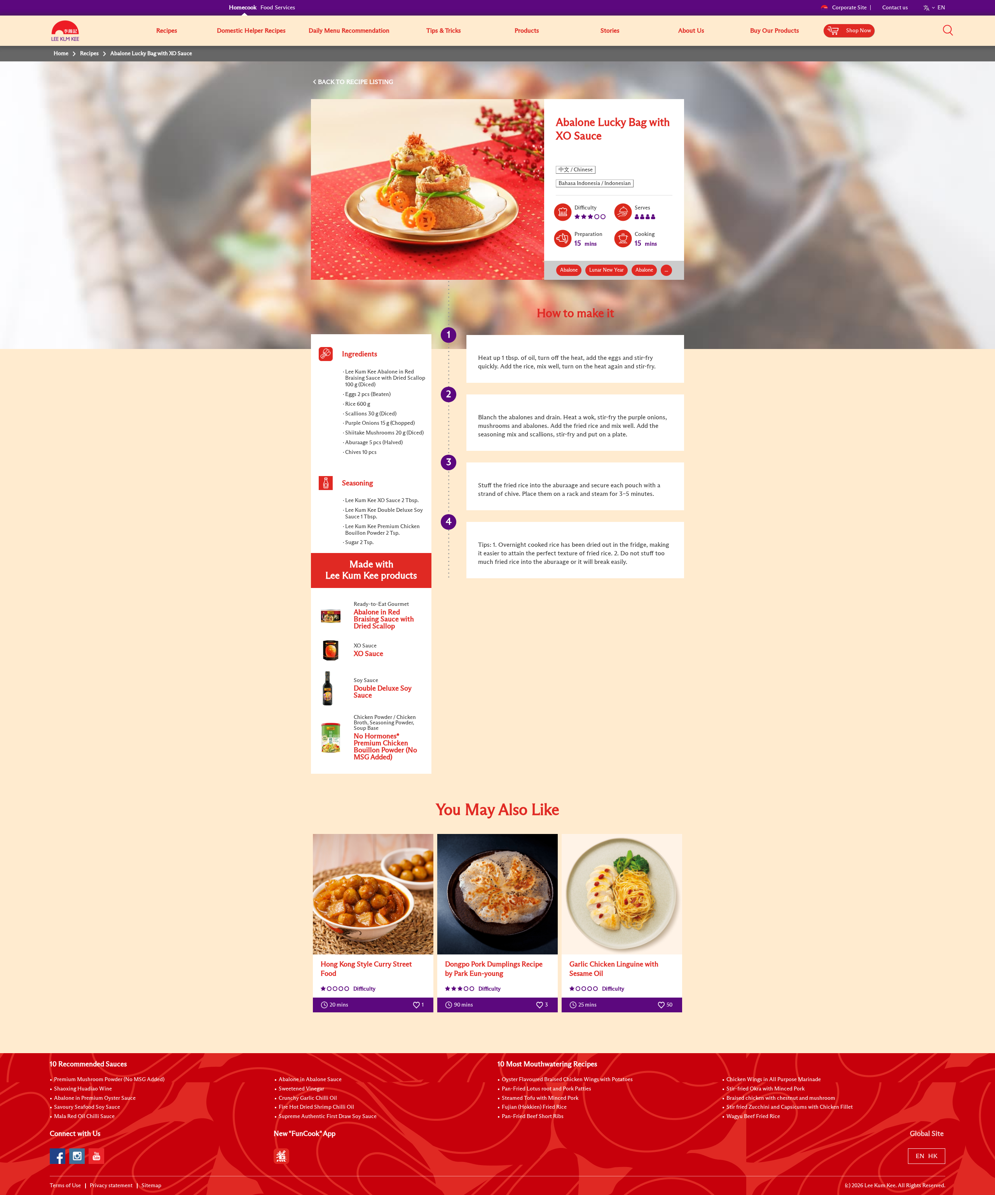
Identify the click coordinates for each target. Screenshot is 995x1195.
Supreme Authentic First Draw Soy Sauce (328, 1116)
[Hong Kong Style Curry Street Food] (373, 894)
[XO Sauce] (371, 660)
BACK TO (332, 82)
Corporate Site (849, 7)
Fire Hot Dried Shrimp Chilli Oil (316, 1107)
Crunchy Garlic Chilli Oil (308, 1098)
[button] (948, 30)
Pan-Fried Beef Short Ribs (533, 1116)
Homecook (243, 7)
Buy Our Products (774, 31)
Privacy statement (111, 1185)
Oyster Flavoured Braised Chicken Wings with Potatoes (567, 1079)
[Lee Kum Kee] (65, 35)
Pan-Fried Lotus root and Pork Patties (546, 1089)
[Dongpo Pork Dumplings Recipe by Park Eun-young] (497, 894)
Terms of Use (65, 1185)
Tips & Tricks (443, 31)
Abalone (569, 270)
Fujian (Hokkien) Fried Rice (534, 1107)
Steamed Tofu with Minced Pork (540, 1098)
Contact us (895, 7)
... (666, 270)
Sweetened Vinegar (301, 1089)
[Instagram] (77, 1156)
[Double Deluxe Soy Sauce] (371, 704)
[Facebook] (57, 1156)
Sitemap (151, 1185)
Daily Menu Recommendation (349, 31)
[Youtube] (96, 1156)
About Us (691, 31)
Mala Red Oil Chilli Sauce (84, 1116)
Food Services (277, 7)
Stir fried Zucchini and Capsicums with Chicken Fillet (789, 1107)
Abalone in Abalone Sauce (310, 1079)
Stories (610, 31)
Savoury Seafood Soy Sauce (87, 1107)
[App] (281, 1156)
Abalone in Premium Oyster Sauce (95, 1098)
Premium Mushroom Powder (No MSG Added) (109, 1079)
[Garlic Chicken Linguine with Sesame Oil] (622, 894)
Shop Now (858, 30)
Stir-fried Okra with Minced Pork (765, 1089)
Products (527, 31)
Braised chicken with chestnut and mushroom (780, 1098)
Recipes (166, 31)
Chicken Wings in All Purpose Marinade (773, 1079)
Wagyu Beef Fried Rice (753, 1116)
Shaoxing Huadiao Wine (83, 1089)
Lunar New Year (606, 270)
